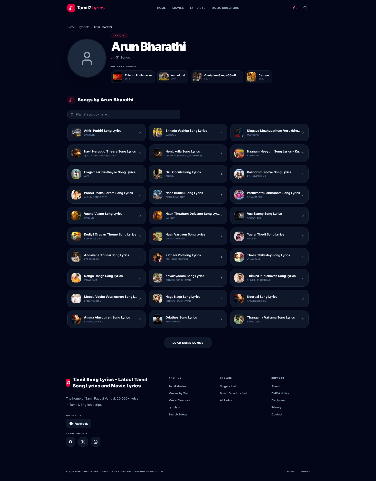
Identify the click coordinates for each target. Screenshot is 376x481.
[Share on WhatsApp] (95, 442)
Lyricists (197, 7)
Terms (291, 471)
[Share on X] (83, 442)
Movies (178, 7)
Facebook (81, 423)
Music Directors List (233, 393)
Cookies (305, 471)
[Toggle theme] (294, 7)
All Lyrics (226, 400)
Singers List (228, 386)
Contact (276, 414)
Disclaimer (278, 400)
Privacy (276, 407)
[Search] (305, 7)
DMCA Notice (280, 393)
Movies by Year (179, 393)
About (275, 386)
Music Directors (225, 7)
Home (161, 7)
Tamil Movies (177, 386)
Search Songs (178, 414)
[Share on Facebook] (70, 442)
